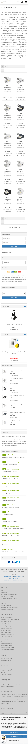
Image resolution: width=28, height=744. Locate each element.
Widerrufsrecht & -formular (7, 596)
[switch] (3, 742)
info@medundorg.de (8, 576)
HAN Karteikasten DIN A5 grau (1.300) (20, 171)
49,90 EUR (14, 327)
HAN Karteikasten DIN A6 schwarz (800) (20, 115)
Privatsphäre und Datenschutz (8, 602)
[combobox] (12, 66)
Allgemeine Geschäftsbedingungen (9, 598)
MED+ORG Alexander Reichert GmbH (10, 607)
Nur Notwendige (14, 736)
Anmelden (14, 246)
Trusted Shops (5, 590)
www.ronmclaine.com (6, 581)
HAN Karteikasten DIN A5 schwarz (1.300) (7, 199)
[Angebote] (25, 334)
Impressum (4, 592)
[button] (2, 66)
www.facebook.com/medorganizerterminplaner (13, 580)
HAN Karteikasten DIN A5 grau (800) (7, 171)
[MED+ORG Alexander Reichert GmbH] (3, 2)
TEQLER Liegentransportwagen (14, 324)
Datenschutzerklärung (15, 729)
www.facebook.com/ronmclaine (19, 581)
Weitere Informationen (14, 740)
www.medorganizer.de (13, 578)
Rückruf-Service (5, 603)
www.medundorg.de (18, 576)
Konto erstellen (5, 249)
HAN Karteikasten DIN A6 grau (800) (7, 115)
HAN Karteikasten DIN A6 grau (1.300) (7, 143)
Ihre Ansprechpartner (6, 600)
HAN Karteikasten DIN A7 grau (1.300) (20, 87)
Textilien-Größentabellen (7, 609)
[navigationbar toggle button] (26, 2)
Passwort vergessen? (7, 252)
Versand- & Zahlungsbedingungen (9, 594)
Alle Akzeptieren (14, 732)
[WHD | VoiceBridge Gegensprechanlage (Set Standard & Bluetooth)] (14, 343)
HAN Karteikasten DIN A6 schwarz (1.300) (20, 143)
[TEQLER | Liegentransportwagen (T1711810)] (14, 315)
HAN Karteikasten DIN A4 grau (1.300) (20, 199)
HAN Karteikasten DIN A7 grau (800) (7, 87)
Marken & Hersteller (6, 605)
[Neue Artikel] (25, 307)
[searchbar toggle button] (18, 2)
